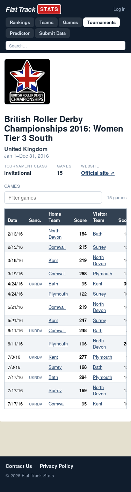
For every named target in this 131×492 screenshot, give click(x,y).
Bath (97, 233)
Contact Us (19, 465)
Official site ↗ (98, 173)
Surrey (99, 247)
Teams (46, 22)
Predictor (20, 33)
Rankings (20, 22)
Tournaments (101, 22)
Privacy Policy (56, 465)
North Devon (55, 233)
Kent (53, 260)
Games (70, 22)
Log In (119, 9)
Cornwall (57, 247)
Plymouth (102, 273)
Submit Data (52, 33)
